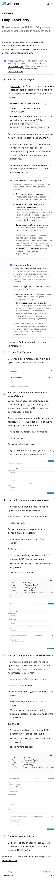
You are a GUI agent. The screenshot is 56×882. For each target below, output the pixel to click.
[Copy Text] (51, 580)
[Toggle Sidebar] (52, 4)
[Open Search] (48, 4)
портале (15, 86)
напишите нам (9, 860)
